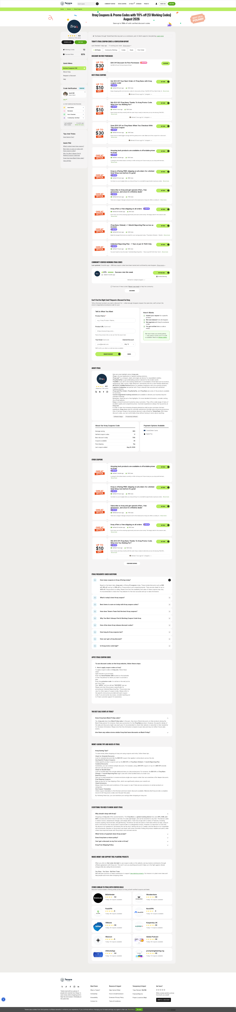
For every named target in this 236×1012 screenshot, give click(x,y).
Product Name (100, 316)
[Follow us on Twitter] (62, 986)
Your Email (102, 340)
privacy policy (162, 337)
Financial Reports (138, 994)
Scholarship (93, 994)
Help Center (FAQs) (114, 990)
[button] (127, 46)
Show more (166, 91)
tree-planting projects (137, 873)
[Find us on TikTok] (66, 986)
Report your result (134, 286)
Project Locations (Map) (140, 997)
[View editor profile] (85, 92)
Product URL (103, 326)
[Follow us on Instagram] (74, 986)
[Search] (97, 3)
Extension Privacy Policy (116, 997)
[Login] (156, 4)
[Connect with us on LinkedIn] (78, 986)
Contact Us (93, 1001)
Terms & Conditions (115, 1001)
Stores (69, 9)
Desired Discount (128, 340)
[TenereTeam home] (67, 3)
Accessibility (94, 997)
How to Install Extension (116, 994)
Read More (131, 1009)
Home (62, 9)
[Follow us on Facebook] (70, 986)
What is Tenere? (95, 990)
